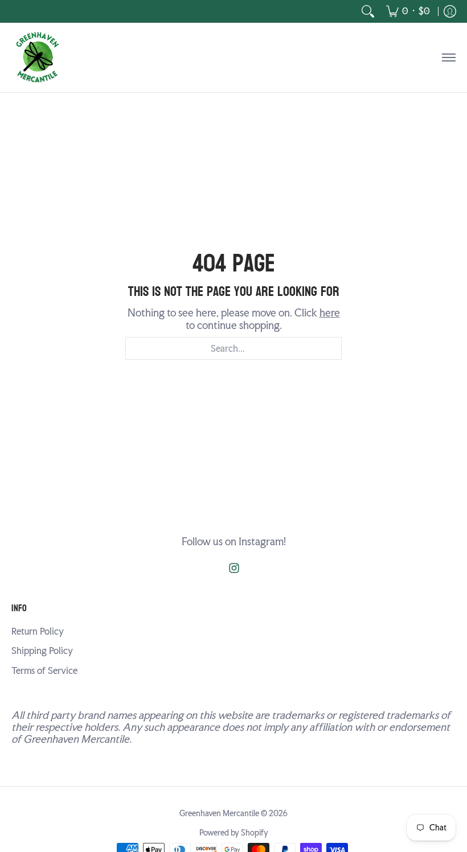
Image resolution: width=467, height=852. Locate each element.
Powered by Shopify (233, 832)
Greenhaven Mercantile (219, 813)
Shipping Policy (42, 650)
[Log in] (450, 11)
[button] (234, 569)
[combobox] (233, 348)
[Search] (368, 11)
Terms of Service (44, 670)
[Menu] (448, 57)
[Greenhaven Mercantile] (37, 57)
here (329, 312)
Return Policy (37, 631)
